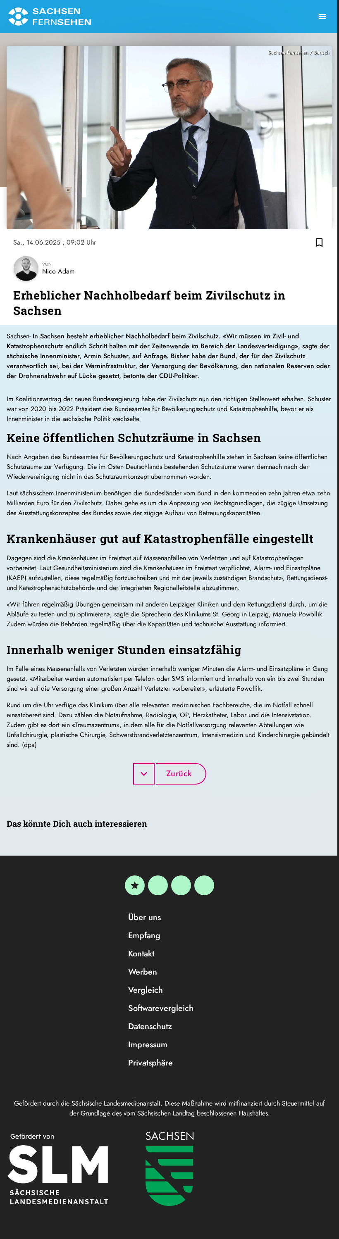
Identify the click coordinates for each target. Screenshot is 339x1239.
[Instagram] (181, 885)
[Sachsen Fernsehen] (49, 16)
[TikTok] (204, 885)
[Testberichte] (135, 885)
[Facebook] (158, 885)
